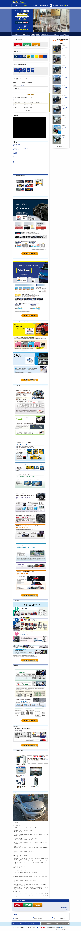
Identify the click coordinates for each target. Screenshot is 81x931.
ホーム (16, 5)
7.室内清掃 (15, 152)
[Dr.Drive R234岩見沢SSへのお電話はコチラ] (18, 45)
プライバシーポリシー (16, 927)
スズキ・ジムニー (65, 48)
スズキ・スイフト (65, 138)
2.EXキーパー (15, 145)
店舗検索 (25, 5)
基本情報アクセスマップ (45, 33)
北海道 (21, 8)
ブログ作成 (65, 909)
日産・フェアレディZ (65, 128)
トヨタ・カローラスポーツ (65, 108)
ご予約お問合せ (16, 33)
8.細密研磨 (15, 153)
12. (13, 158)
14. (13, 161)
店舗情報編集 (64, 907)
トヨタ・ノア (64, 117)
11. (13, 157)
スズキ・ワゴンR (65, 87)
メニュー (35, 5)
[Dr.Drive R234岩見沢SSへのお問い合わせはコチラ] (27, 45)
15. (13, 162)
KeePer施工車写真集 (44, 5)
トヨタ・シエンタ (65, 78)
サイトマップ (23, 927)
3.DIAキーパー (15, 146)
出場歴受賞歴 (55, 33)
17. (13, 165)
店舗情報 (64, 34)
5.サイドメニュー (16, 149)
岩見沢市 (25, 8)
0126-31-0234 (23, 85)
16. (13, 164)
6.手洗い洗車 (15, 150)
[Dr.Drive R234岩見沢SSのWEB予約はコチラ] (36, 45)
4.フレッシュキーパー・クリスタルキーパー (21, 148)
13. (13, 160)
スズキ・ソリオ (65, 57)
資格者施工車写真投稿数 (35, 33)
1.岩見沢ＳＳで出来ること (18, 144)
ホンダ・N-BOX (65, 67)
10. (13, 156)
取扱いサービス (26, 34)
